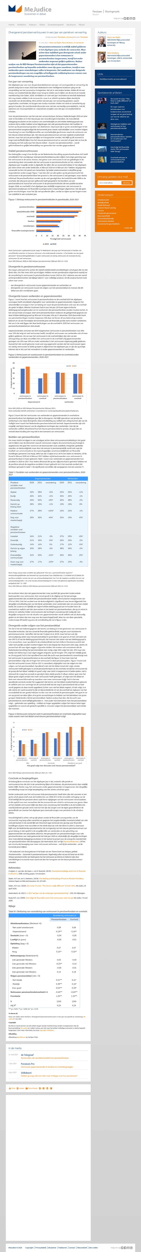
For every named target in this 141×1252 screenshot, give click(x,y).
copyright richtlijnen (46, 1030)
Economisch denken (106, 221)
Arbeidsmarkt (103, 200)
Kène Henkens (67, 42)
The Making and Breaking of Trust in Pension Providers (61, 878)
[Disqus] (48, 1132)
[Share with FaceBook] (43, 1088)
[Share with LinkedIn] (47, 1088)
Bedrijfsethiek (103, 202)
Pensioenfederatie (71, 841)
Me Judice (24, 1028)
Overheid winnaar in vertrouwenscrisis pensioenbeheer (119, 159)
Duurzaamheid (104, 216)
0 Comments (79, 42)
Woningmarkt (112, 11)
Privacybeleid (40, 1247)
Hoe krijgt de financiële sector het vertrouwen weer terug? (49, 898)
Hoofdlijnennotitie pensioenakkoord (113, 79)
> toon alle (128, 228)
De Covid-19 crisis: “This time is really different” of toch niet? (51, 886)
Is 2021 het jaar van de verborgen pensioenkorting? (48, 893)
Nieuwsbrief (82, 1247)
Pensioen (97, 11)
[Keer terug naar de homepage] (30, 10)
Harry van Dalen (55, 42)
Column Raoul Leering (107, 208)
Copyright (29, 1247)
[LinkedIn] (134, 18)
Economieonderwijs (106, 218)
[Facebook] (128, 18)
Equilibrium (21, 1037)
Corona (69, 37)
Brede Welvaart (104, 205)
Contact (72, 1247)
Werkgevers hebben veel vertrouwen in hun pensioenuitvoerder (121, 126)
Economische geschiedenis (109, 224)
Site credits (93, 1247)
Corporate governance (107, 213)
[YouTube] (131, 18)
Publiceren (62, 1247)
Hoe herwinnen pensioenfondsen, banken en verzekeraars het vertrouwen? (121, 137)
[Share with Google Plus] (51, 1088)
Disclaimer (52, 1247)
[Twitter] (125, 18)
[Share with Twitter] (39, 1088)
